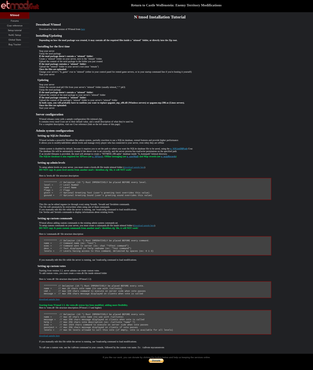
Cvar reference (14, 25)
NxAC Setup (14, 35)
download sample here (134, 167)
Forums (15, 21)
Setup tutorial (15, 30)
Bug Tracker (14, 44)
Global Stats (14, 39)
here (83, 29)
